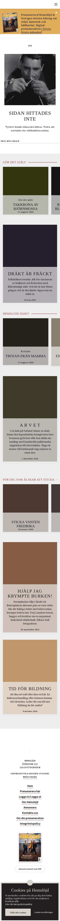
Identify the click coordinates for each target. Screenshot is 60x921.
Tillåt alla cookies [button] (18, 912)
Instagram (34, 751)
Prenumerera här (30, 791)
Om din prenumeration (30, 818)
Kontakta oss (30, 813)
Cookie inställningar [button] (43, 912)
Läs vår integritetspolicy (18, 904)
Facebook (25, 751)
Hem (30, 786)
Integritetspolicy (30, 823)
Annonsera (30, 807)
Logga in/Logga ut (30, 796)
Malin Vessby (30, 776)
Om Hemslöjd (30, 802)
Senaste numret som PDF (30, 869)
